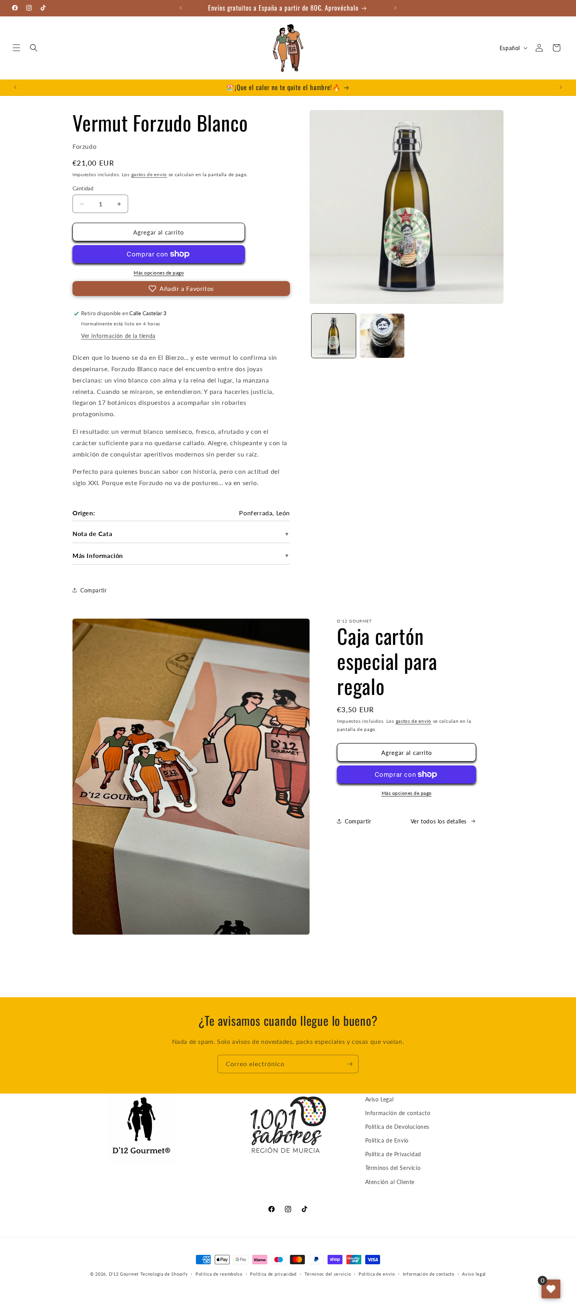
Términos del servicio (327, 1273)
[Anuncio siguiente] (395, 7)
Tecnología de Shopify (164, 1273)
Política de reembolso (219, 1273)
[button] (16, 47)
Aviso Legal (379, 1099)
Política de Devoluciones (397, 1127)
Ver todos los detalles (439, 821)
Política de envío (377, 1273)
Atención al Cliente (390, 1182)
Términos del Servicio (393, 1168)
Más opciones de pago (159, 273)
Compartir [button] (93, 590)
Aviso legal (474, 1273)
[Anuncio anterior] (180, 7)
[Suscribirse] (349, 1064)
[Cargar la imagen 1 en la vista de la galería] (334, 336)
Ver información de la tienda (118, 335)
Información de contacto (398, 1113)
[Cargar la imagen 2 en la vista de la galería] (382, 336)
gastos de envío (149, 174)
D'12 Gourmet (124, 1273)
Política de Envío (387, 1140)
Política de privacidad (273, 1273)
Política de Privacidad (393, 1154)
